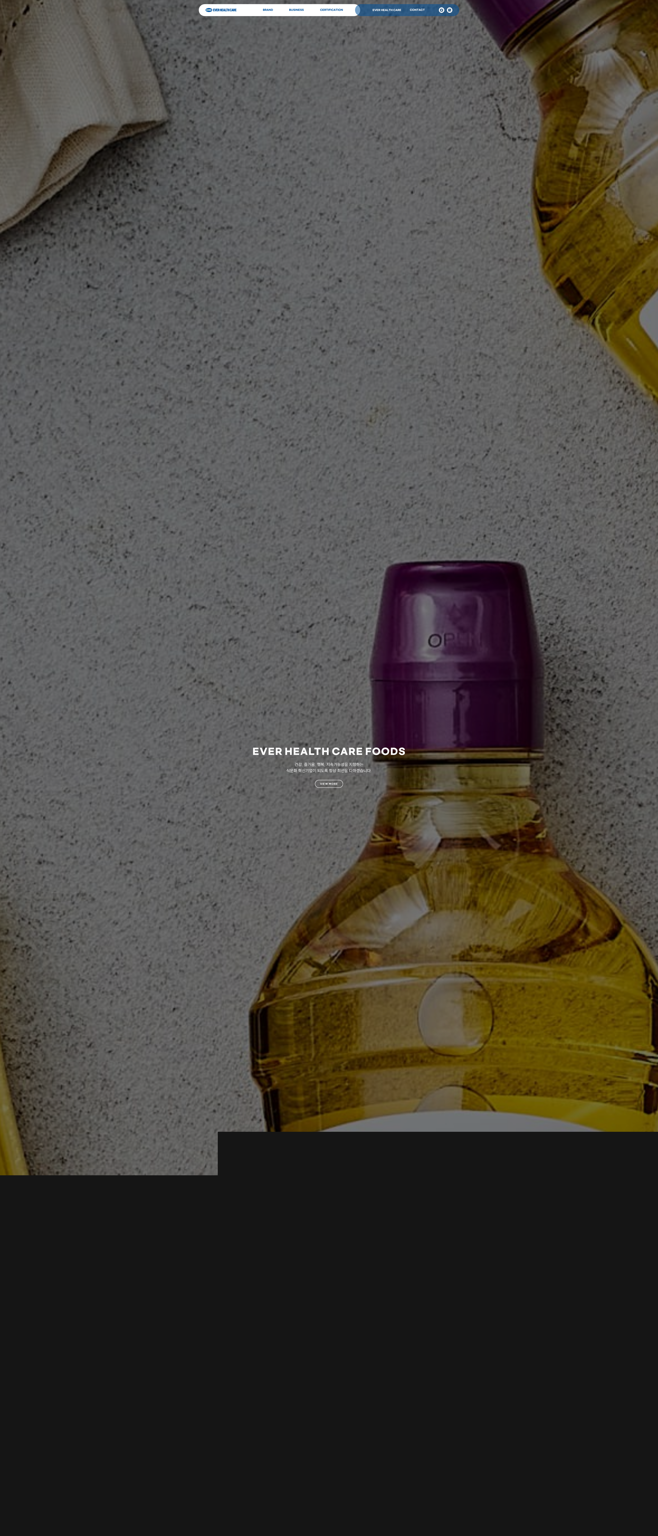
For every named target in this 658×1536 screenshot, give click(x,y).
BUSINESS (296, 10)
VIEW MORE (329, 783)
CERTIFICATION (331, 10)
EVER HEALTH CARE (387, 10)
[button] (315, 1513)
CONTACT (417, 10)
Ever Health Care (221, 10)
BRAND (268, 10)
